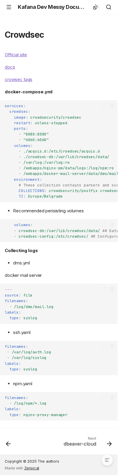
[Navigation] (9, 7)
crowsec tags (18, 79)
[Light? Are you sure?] (95, 7)
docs (10, 67)
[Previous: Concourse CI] (8, 443)
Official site (16, 54)
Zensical (31, 468)
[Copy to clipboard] (112, 105)
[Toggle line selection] (104, 105)
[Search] (108, 7)
